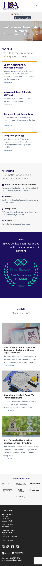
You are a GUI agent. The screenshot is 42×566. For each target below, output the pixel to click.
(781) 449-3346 (8, 524)
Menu (38, 6)
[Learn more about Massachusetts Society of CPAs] (17, 553)
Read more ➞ (21, 365)
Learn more (19, 82)
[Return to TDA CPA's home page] (10, 6)
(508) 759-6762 (8, 527)
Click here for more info (22, 18)
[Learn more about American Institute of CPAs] (6, 553)
